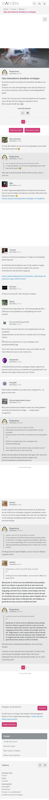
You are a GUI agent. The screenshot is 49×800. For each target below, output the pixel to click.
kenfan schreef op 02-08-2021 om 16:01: (20, 616)
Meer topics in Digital (12, 750)
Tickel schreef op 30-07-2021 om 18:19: (20, 427)
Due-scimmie (15, 139)
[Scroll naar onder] (45, 19)
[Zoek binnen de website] (34, 3)
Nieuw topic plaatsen (12, 755)
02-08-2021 (12, 504)
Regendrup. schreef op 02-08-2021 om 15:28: (22, 569)
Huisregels (6, 786)
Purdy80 (13, 382)
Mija (11, 183)
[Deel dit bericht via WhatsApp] (22, 113)
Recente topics (9, 746)
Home (6, 9)
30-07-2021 (12, 73)
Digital (21, 9)
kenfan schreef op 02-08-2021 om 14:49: (20, 535)
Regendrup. (14, 71)
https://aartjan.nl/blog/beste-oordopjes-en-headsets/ (23, 198)
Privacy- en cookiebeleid (11, 792)
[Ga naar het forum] (39, 3)
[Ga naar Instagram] (45, 765)
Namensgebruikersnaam (20, 400)
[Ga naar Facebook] (40, 765)
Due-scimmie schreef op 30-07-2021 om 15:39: (22, 163)
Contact (5, 781)
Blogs (4, 778)
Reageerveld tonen (9, 724)
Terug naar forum (10, 741)
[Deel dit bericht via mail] (27, 113)
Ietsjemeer (13, 360)
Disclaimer (6, 789)
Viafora (5, 765)
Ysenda (12, 250)
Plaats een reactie (16, 130)
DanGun (12, 287)
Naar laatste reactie (32, 130)
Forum (13, 9)
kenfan (12, 502)
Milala (12, 301)
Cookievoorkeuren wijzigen (12, 795)
